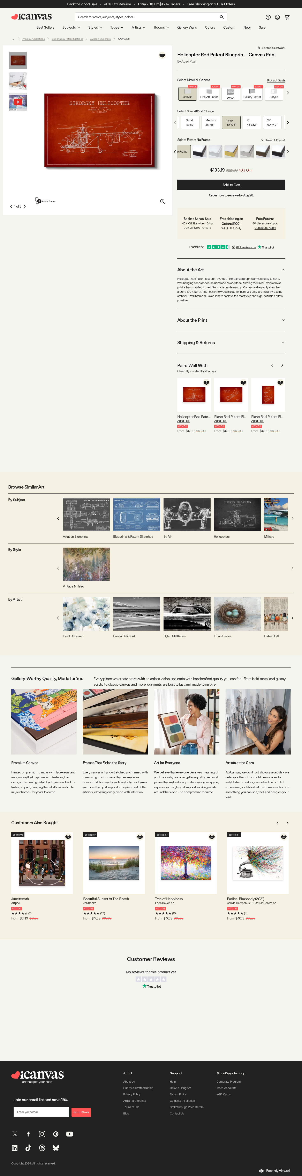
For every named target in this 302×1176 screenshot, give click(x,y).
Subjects (69, 27)
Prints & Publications (33, 38)
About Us (129, 1081)
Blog (126, 1113)
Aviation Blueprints (100, 38)
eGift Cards (224, 1094)
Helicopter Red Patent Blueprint (194, 416)
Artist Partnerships (134, 1100)
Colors (210, 27)
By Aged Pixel (186, 61)
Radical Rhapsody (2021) (245, 899)
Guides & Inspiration (182, 1100)
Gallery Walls (187, 27)
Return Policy (178, 1094)
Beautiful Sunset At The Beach (106, 899)
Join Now (81, 1112)
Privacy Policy (131, 1094)
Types (114, 27)
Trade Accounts (226, 1088)
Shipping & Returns (196, 342)
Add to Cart (231, 185)
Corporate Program (229, 1081)
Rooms (159, 27)
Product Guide (276, 80)
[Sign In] (277, 17)
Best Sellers (45, 27)
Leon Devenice (164, 903)
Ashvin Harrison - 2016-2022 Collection (251, 903)
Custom (229, 27)
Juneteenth (20, 899)
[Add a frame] (45, 201)
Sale (262, 27)
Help (173, 1081)
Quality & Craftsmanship (138, 1088)
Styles (93, 27)
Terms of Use (131, 1107)
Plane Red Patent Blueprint (231, 416)
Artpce (15, 903)
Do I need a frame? (273, 140)
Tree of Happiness (169, 899)
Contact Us (177, 1113)
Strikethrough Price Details (187, 1107)
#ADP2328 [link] (124, 38)
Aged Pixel (183, 421)
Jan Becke (89, 903)
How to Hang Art (180, 1088)
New (246, 27)
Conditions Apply (265, 227)
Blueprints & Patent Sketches (67, 38)
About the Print (192, 320)
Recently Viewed (278, 1171)
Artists (137, 27)
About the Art (190, 269)
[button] (187, 94)
